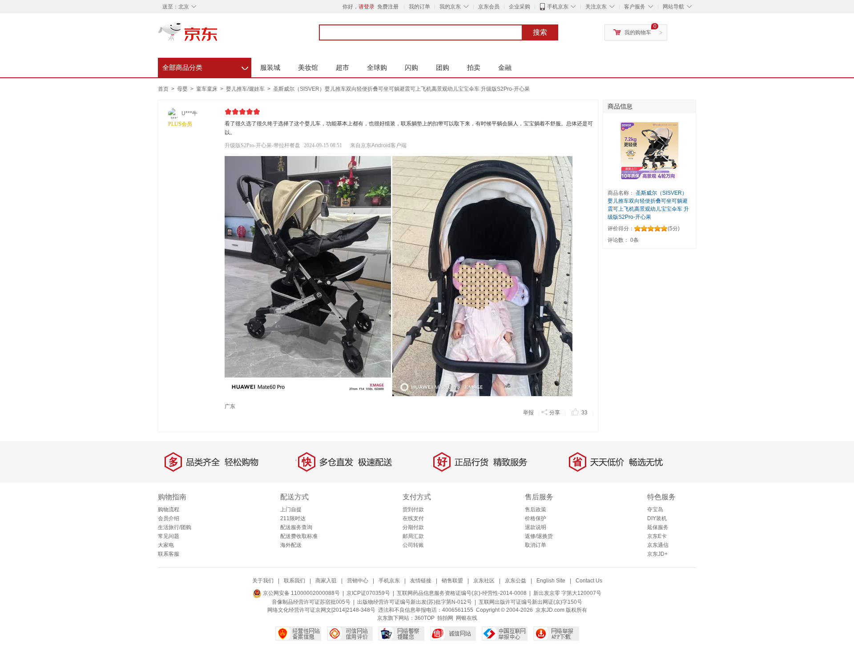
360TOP (425, 618)
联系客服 (168, 554)
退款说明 (535, 527)
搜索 (540, 32)
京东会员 (489, 7)
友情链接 (420, 581)
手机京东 (557, 7)
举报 (528, 412)
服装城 (270, 67)
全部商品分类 (205, 66)
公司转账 (413, 545)
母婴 (183, 89)
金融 (505, 67)
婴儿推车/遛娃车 (246, 89)
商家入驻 (326, 581)
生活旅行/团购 (174, 527)
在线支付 (413, 518)
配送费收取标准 (299, 536)
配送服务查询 (296, 527)
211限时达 (293, 518)
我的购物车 (637, 32)
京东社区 (484, 581)
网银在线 (466, 618)
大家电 (166, 545)
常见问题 (168, 536)
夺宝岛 (655, 509)
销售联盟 (452, 581)
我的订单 (419, 7)
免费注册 (388, 7)
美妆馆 (308, 67)
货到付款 (413, 509)
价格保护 (535, 518)
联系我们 (294, 581)
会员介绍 (168, 518)
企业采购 (519, 7)
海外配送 (291, 545)
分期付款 (413, 527)
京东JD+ (657, 554)
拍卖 (473, 67)
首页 (163, 89)
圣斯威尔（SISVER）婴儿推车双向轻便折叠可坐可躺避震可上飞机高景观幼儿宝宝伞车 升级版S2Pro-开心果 (401, 89)
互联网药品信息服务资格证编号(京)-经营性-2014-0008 (462, 593)
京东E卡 (657, 536)
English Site (550, 581)
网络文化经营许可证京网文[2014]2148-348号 (321, 610)
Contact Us (589, 581)
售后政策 (535, 509)
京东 (218, 35)
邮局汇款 (413, 536)
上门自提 (291, 509)
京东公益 (515, 581)
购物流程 (168, 509)
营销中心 (357, 581)
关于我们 (263, 581)
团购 (442, 67)
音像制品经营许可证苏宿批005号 (311, 602)
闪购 (411, 67)
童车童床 (207, 89)
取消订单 (535, 545)
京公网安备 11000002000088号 (301, 593)
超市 (342, 67)
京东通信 (658, 545)
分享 (554, 412)
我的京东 (450, 7)
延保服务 (658, 527)
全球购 (377, 67)
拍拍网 (445, 618)
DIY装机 (657, 518)
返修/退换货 (539, 536)
